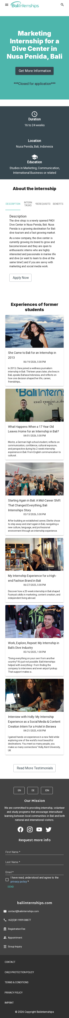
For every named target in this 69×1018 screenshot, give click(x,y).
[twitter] (48, 829)
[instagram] (29, 829)
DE (33, 790)
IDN (47, 790)
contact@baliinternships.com (23, 911)
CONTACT (10, 962)
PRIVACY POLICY (14, 992)
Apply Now (21, 278)
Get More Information (35, 71)
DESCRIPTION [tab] (13, 204)
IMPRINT (9, 1002)
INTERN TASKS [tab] (28, 204)
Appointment (15, 937)
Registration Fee (16, 929)
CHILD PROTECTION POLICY (19, 972)
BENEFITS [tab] (58, 204)
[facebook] (20, 829)
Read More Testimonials (35, 768)
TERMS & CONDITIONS (16, 982)
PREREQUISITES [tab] (43, 204)
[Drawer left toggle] (7, 5)
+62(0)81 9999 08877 (19, 920)
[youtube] (39, 829)
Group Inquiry (15, 946)
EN (19, 790)
